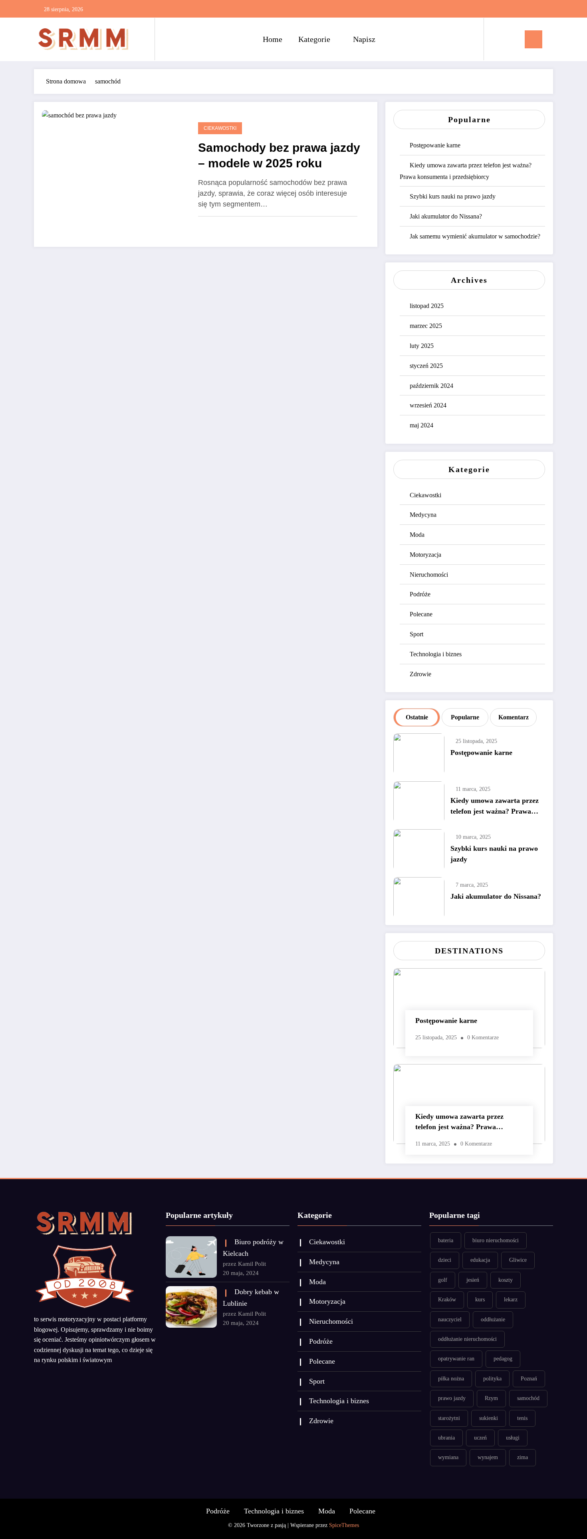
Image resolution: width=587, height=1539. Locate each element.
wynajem (488, 1457)
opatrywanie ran (456, 1359)
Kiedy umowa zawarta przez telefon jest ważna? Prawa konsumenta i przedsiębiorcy (494, 807)
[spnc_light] (513, 39)
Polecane (421, 614)
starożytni (449, 1418)
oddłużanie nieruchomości (467, 1339)
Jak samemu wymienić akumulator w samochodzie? (475, 236)
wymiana (448, 1457)
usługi (513, 1438)
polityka (492, 1379)
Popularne (465, 717)
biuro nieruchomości (495, 1240)
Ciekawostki (220, 128)
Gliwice (518, 1260)
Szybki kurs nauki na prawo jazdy (453, 196)
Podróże (420, 594)
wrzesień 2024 (428, 405)
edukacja (480, 1260)
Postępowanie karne (435, 145)
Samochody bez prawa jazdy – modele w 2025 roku (279, 155)
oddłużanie (493, 1320)
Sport (416, 634)
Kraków (447, 1300)
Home (272, 39)
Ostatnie (417, 717)
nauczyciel (450, 1320)
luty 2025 (422, 345)
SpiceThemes (344, 1525)
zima (522, 1457)
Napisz (364, 39)
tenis (522, 1418)
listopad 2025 (427, 305)
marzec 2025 (426, 325)
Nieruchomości (429, 574)
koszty (505, 1280)
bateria (445, 1240)
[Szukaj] (498, 39)
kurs (480, 1300)
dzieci (444, 1260)
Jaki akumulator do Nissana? (446, 216)
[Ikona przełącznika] (533, 39)
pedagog (503, 1359)
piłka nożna (451, 1379)
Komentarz (513, 717)
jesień (472, 1280)
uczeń (480, 1438)
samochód (528, 1398)
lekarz (511, 1300)
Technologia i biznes (436, 654)
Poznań (529, 1379)
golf (442, 1280)
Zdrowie (420, 674)
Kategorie (314, 39)
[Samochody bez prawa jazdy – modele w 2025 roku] (79, 114)
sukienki (488, 1418)
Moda (417, 534)
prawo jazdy (452, 1398)
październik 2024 (431, 385)
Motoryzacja (425, 554)
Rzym (491, 1398)
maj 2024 (421, 425)
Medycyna (423, 514)
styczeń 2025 (426, 365)
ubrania (446, 1438)
